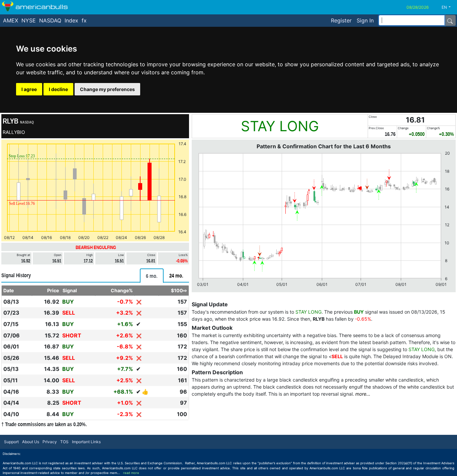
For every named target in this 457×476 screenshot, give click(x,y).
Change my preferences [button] (107, 89)
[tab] (152, 275)
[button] (449, 7)
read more (131, 473)
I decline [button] (58, 89)
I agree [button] (29, 89)
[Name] (450, 20)
